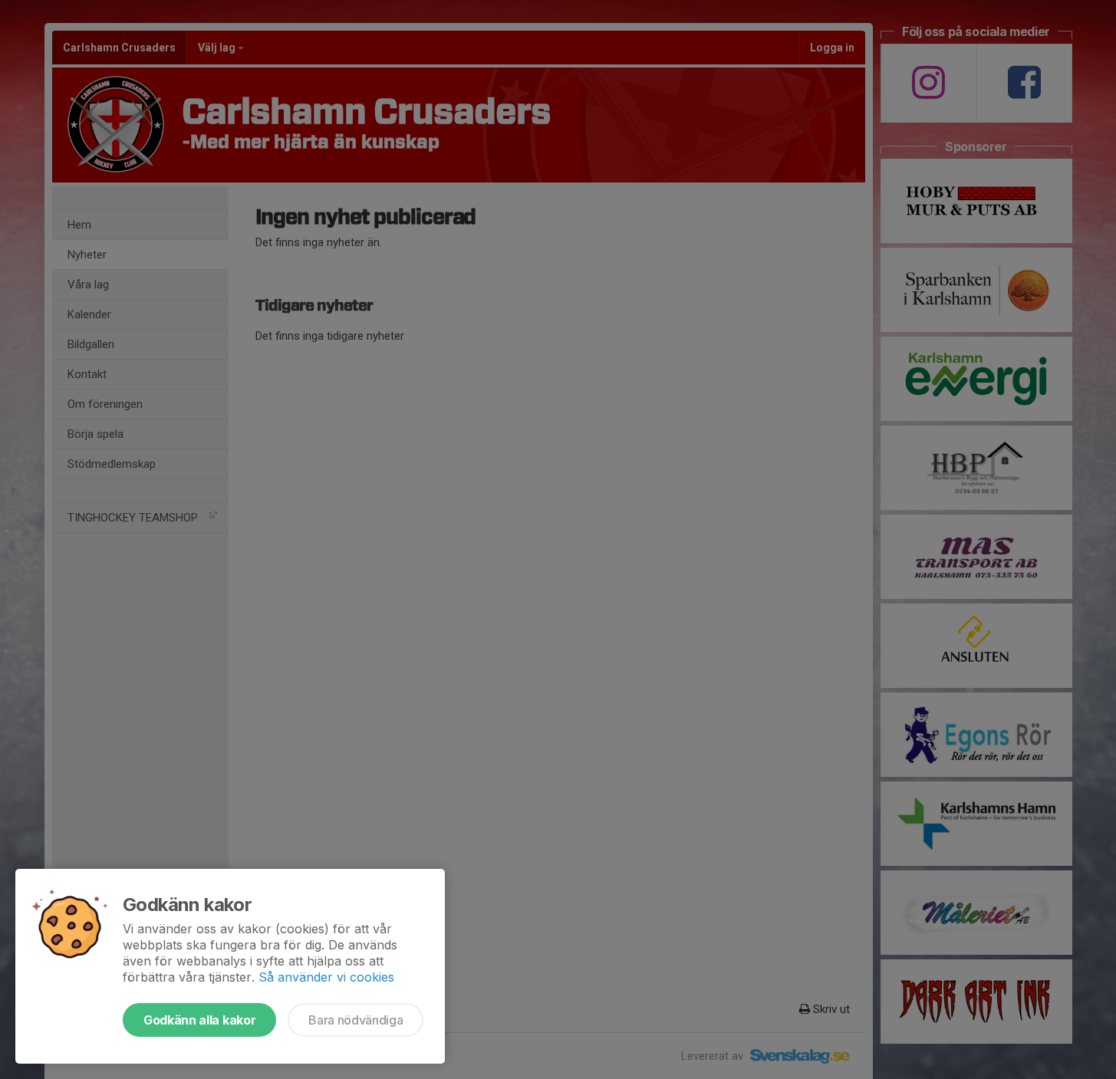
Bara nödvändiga (355, 1020)
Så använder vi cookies (326, 977)
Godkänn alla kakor (199, 1020)
